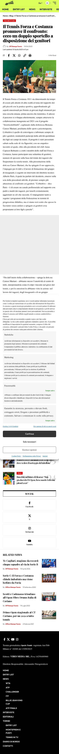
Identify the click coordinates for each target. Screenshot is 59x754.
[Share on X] (14, 55)
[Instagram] (29, 530)
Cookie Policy (16, 456)
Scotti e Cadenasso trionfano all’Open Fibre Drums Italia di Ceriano (19, 597)
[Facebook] (29, 504)
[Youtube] (29, 542)
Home (5, 16)
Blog (11, 16)
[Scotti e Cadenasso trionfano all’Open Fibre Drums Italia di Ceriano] (49, 596)
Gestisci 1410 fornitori (10, 426)
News (20, 473)
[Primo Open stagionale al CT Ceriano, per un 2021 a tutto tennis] (49, 615)
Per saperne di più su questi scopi (45, 426)
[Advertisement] (29, 244)
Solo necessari (29, 441)
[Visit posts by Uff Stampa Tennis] (4, 46)
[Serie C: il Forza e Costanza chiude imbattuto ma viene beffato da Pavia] (49, 578)
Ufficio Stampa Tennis (13, 587)
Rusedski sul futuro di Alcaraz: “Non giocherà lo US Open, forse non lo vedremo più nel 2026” (36, 480)
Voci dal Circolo (9, 21)
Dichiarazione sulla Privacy (32, 456)
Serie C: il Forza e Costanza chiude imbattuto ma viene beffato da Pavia (18, 579)
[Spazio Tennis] (10, 3)
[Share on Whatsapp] (19, 55)
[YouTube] (12, 639)
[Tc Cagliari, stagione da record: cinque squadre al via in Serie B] (49, 563)
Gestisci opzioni (29, 449)
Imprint (45, 456)
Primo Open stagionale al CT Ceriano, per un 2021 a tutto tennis (19, 616)
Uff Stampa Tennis (15, 46)
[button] (35, 3)
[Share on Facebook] (8, 55)
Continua (29, 433)
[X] (29, 517)
